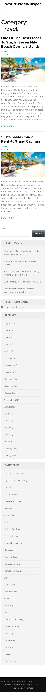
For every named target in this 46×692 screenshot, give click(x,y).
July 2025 (8, 414)
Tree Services (10, 661)
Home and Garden (12, 564)
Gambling (8, 550)
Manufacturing (10, 592)
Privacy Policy (32, 681)
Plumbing (8, 606)
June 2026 (8, 337)
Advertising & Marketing (14, 473)
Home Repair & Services (14, 571)
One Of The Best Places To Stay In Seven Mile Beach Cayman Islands (21, 42)
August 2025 (9, 407)
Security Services (11, 626)
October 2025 (10, 393)
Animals (7, 487)
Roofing (7, 613)
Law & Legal (9, 585)
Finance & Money (11, 536)
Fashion (7, 522)
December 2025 (11, 379)
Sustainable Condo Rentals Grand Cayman (20, 139)
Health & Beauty (11, 557)
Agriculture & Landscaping (15, 480)
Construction (10, 515)
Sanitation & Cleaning (13, 619)
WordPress (28, 688)
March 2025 (9, 442)
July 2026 (8, 330)
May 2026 (8, 344)
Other (6, 599)
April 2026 (8, 351)
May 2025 (8, 428)
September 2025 (11, 400)
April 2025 (8, 435)
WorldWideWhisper (23, 4)
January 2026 (10, 372)
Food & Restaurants (13, 543)
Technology (9, 640)
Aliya (5, 54)
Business (8, 508)
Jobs (6, 578)
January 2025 (10, 455)
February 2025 (10, 448)
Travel (7, 654)
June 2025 (8, 421)
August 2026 (10, 323)
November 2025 (11, 386)
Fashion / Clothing (12, 529)
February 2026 (10, 365)
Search (4, 228)
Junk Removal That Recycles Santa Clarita (22, 282)
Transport (8, 647)
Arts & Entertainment (13, 501)
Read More (6, 126)
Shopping (8, 633)
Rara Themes (35, 685)
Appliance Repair (11, 494)
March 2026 (9, 358)
